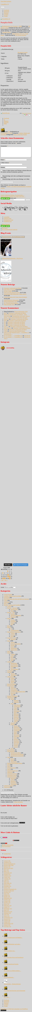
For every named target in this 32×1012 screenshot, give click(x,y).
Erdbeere (7, 875)
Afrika (12, 699)
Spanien (16, 745)
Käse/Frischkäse (11, 684)
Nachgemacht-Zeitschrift (17, 756)
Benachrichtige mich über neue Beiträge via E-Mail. (16, 179)
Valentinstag (14, 648)
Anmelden (6, 217)
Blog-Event (17, 134)
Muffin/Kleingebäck (16, 615)
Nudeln (12, 623)
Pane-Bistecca (7, 328)
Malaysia (16, 714)
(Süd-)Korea (17, 705)
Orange (7, 901)
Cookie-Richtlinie (18, 802)
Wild (12, 660)
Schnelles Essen (11, 767)
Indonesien (16, 711)
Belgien (16, 726)
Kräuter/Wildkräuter (12, 696)
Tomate (7, 920)
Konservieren (10, 685)
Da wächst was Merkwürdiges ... (12, 970)
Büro (8, 626)
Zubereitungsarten (12, 776)
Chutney (13, 633)
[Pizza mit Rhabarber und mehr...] (5, 942)
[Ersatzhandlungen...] (5, 976)
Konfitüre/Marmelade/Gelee (18, 691)
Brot (21, 134)
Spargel (7, 919)
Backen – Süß (11, 612)
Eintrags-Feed (7, 218)
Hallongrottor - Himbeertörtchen (12, 984)
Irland (15, 732)
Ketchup (13, 635)
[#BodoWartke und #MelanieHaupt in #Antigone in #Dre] (16, 465)
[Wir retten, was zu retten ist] (12, 258)
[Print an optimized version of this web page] (5, 226)
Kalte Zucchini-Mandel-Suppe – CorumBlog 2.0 (16, 332)
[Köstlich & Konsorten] (7, 845)
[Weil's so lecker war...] (5, 949)
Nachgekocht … (8, 334)
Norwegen (16, 735)
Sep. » (6, 580)
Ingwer (7, 884)
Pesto (12, 636)
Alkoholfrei (13, 675)
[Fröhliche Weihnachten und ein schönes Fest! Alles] (16, 506)
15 (8, 575)
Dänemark (16, 727)
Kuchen (13, 614)
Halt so (6, 603)
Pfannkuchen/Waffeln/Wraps (14, 763)
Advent (12, 642)
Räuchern (13, 693)
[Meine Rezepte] (5, 224)
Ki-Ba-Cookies (8, 291)
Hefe (6, 881)
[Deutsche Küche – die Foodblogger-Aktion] (13, 236)
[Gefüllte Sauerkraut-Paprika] (5, 962)
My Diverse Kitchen (20, 35)
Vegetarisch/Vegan (12, 773)
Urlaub (7, 922)
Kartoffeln (13, 621)
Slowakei (16, 744)
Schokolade (8, 917)
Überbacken (14, 784)
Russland (16, 715)
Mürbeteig (8, 898)
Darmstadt (6, 597)
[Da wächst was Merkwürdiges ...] (5, 969)
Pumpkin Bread (6, 32)
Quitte (7, 907)
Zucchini (7, 926)
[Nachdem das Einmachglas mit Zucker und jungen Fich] (16, 485)
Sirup (12, 694)
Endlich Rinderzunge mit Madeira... (13, 937)
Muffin (7, 896)
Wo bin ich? (27, 335)
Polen (15, 738)
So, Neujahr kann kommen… (11, 303)
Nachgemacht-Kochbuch (17, 754)
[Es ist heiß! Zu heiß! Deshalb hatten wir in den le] (16, 402)
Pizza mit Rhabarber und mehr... (12, 944)
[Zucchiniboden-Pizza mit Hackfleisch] (5, 956)
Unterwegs (7, 787)
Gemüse (13, 620)
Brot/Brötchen (14, 609)
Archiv (2, 587)
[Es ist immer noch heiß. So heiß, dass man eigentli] (16, 360)
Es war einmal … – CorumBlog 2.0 (13, 335)
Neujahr (13, 645)
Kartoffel (7, 886)
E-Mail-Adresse (5, 162)
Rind (12, 657)
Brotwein (6, 319)
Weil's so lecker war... (9, 951)
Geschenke (10, 670)
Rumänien (16, 741)
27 (4, 578)
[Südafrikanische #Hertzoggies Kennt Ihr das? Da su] (16, 455)
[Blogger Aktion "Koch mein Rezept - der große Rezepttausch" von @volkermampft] (6, 255)
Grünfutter (6, 602)
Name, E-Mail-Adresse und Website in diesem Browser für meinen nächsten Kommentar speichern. (16, 171)
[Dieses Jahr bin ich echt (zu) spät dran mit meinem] (16, 498)
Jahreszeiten (10, 676)
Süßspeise (9, 772)
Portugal (16, 739)
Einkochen (13, 688)
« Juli (2, 580)
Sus (9, 131)
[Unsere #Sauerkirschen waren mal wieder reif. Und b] (16, 411)
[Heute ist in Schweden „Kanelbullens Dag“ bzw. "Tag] (16, 549)
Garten (7, 877)
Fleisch (9, 652)
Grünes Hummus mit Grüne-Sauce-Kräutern (15, 297)
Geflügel (13, 654)
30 (9, 578)
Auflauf (9, 606)
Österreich (16, 736)
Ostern (12, 647)
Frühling (13, 678)
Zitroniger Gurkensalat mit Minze (12, 288)
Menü (2, 7)
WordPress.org (8, 221)
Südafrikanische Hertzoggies (11, 300)
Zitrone (7, 925)
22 (8, 576)
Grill (6, 880)
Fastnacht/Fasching (15, 644)
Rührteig (7, 913)
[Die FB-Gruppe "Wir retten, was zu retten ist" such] (16, 438)
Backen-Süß (8, 865)
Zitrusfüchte (14, 761)
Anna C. (6, 326)
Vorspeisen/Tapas (11, 775)
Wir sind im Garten (22, 52)
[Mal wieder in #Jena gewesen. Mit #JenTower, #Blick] (16, 540)
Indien (15, 709)
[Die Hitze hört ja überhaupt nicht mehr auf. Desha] (16, 373)
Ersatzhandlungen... (9, 977)
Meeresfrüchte (11, 750)
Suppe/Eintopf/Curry (12, 770)
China (15, 708)
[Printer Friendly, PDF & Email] (26, 115)
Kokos (7, 887)
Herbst (12, 679)
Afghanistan (17, 706)
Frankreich (16, 730)
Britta (5, 320)
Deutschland (17, 729)
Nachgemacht (10, 751)
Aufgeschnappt (8, 594)
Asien (12, 703)
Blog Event (29, 113)
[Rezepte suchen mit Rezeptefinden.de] (6, 846)
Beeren (12, 758)
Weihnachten (14, 650)
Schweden (16, 742)
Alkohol (13, 673)
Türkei (15, 721)
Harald (5, 329)
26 (3, 578)
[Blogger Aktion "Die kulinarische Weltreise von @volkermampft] (6, 281)
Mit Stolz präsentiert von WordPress (18, 1009)
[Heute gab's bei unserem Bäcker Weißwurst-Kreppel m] (16, 470)
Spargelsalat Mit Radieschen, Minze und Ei (15, 294)
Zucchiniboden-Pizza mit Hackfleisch (13, 957)
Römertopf (13, 782)
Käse (6, 893)
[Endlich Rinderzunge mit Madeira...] (5, 936)
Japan (15, 712)
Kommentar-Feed (8, 220)
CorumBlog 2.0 (5, 4)
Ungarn (16, 747)
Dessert (9, 627)
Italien (15, 733)
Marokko (16, 700)
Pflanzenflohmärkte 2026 (10, 301)
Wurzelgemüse (14, 669)
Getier (5, 600)
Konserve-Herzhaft (10, 889)
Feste (8, 641)
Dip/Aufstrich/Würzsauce (13, 632)
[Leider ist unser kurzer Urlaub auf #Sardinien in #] (16, 418)
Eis (11, 629)
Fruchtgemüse (14, 664)
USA (12, 748)
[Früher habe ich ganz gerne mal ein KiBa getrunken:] (16, 387)
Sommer (13, 681)
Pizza (12, 611)
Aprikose (7, 862)
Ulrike (5, 331)
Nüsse (12, 760)
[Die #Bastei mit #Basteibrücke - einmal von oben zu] (16, 559)
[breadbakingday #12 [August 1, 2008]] (11, 26)
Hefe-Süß (7, 883)
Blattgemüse (14, 663)
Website (3, 167)
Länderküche (10, 697)
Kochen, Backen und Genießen (12, 605)
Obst (8, 757)
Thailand (16, 720)
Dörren (12, 687)
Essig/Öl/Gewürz (11, 638)
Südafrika (16, 702)
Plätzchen (13, 617)
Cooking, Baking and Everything (12, 596)
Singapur (16, 717)
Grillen (12, 779)
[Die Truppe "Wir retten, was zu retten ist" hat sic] (16, 521)
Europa (12, 724)
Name (3, 159)
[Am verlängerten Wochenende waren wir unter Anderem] (16, 426)
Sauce (8, 766)
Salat (8, 764)
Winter (12, 682)
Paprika (7, 902)
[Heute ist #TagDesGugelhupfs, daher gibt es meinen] (16, 536)
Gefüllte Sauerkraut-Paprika (11, 964)
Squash (25, 113)
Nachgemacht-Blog (16, 753)
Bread (23, 113)
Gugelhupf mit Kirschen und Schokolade (14, 990)
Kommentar (4, 146)
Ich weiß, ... (7, 997)
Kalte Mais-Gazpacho (9, 289)
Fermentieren (14, 690)
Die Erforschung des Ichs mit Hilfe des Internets (16, 599)
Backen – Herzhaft (12, 608)
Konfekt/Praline (15, 630)
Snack (8, 769)
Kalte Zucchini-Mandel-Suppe (12, 292)
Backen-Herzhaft (9, 864)
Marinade (13, 639)
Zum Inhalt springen (6, 1)
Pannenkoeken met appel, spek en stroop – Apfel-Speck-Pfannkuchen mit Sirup (17, 316)
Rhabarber (8, 908)
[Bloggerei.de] (4, 837)
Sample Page (7, 853)
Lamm (12, 655)
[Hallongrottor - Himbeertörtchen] (5, 982)
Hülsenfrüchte (14, 666)
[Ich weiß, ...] (5, 995)
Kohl (12, 667)
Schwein (13, 658)
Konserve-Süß (9, 890)
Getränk (9, 672)
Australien (13, 723)
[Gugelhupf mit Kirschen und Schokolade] (5, 989)
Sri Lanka (16, 718)
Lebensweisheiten (8, 785)
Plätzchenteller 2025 (9, 304)
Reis (12, 624)
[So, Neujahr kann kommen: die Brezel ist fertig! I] (16, 475)
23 (9, 576)
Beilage (9, 618)
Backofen (13, 778)
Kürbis (25, 134)
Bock (5, 313)
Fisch (8, 651)
